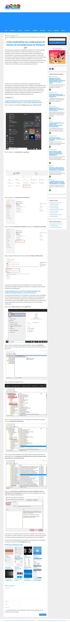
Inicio (6, 30)
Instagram (42, 30)
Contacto (61, 620)
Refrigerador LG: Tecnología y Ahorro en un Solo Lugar (56, 109)
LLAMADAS (34, 30)
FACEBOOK (12, 30)
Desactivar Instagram (54, 211)
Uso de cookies (45, 620)
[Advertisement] (35, 20)
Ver (12, 97)
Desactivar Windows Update (56, 214)
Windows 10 (14, 35)
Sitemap (64, 620)
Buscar (57, 42)
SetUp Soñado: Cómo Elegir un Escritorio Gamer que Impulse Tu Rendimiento (56, 153)
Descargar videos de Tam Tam (56, 223)
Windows (56, 30)
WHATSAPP (27, 30)
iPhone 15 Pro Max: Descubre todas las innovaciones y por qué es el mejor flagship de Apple (57, 81)
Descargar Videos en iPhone (55, 227)
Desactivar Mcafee (54, 216)
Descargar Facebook (54, 225)
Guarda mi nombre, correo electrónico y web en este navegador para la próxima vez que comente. (24, 611)
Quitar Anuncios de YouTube (55, 202)
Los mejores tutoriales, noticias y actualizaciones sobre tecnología (16, 620)
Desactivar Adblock (54, 206)
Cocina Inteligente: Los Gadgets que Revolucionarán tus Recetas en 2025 (56, 124)
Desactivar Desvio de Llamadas (56, 209)
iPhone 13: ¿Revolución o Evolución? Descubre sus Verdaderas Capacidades (56, 169)
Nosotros (56, 620)
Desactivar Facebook (54, 204)
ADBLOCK (20, 30)
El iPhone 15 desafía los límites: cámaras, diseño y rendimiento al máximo (57, 182)
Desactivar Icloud (53, 212)
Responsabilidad (51, 620)
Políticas (40, 620)
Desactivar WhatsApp (54, 207)
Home (8, 35)
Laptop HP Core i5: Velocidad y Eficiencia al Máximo (57, 139)
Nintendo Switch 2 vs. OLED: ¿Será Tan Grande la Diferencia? (57, 95)
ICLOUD (49, 30)
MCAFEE (63, 30)
